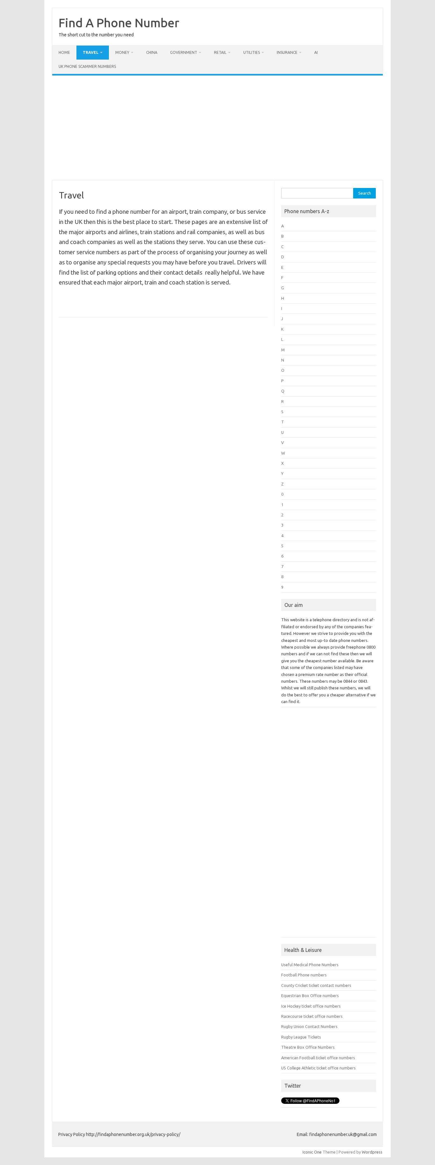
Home (64, 52)
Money (122, 52)
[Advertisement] (217, 127)
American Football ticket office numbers (318, 1057)
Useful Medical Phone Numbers (310, 964)
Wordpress (372, 1152)
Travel (90, 52)
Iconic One (312, 1152)
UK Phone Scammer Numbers (87, 66)
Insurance (287, 52)
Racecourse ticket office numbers (312, 1016)
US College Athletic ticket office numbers (318, 1068)
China (151, 52)
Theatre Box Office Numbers (308, 1047)
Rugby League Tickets (301, 1037)
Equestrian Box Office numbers (310, 995)
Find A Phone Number (119, 22)
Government (183, 52)
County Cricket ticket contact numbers (316, 985)
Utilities (251, 52)
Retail (220, 52)
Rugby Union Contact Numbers (309, 1026)
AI (316, 52)
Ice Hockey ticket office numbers (311, 1006)
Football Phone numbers (304, 975)
